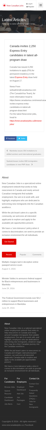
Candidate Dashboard (8, 398)
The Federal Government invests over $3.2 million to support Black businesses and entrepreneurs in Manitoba (21, 301)
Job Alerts (8, 404)
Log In (30, 4)
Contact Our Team (34, 385)
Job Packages (21, 398)
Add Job (20, 394)
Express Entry (21, 77)
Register (31, 7)
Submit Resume (7, 392)
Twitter (23, 138)
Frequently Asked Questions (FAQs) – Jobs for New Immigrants (33, 398)
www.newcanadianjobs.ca (13, 425)
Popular (23, 255)
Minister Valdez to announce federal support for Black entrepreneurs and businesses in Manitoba (22, 281)
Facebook (11, 138)
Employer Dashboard (21, 388)
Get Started (9, 242)
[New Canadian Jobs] (4, 4)
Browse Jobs (9, 387)
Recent (9, 255)
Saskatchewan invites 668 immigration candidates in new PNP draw (22, 163)
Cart (18, 404)
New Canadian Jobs (15, 5)
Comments (37, 255)
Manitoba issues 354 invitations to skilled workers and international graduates (24, 152)
